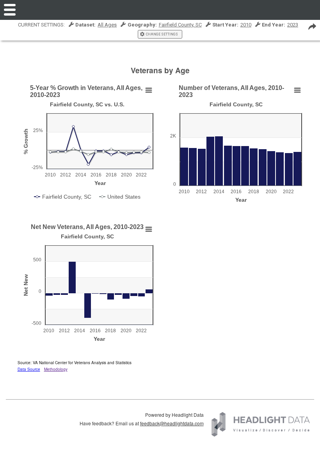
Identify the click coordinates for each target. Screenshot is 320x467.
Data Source (29, 369)
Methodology (56, 369)
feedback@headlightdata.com (172, 423)
